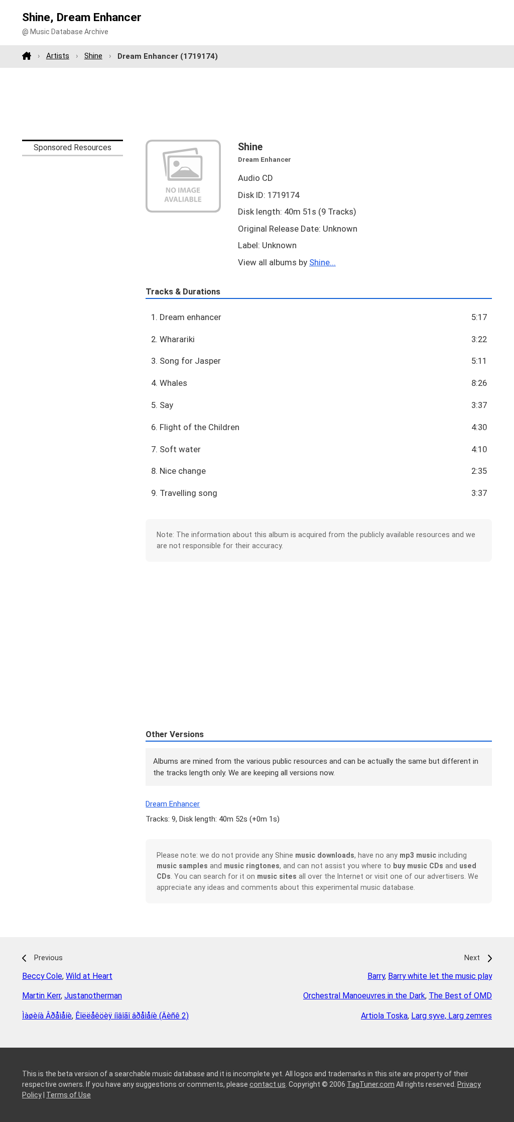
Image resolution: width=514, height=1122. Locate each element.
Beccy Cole (42, 976)
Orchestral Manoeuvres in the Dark (364, 995)
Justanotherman (93, 995)
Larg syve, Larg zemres (451, 1016)
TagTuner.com (371, 1084)
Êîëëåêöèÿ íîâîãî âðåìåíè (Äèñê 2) (132, 1016)
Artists (57, 55)
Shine (93, 55)
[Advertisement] (257, 103)
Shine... (322, 262)
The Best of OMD (460, 995)
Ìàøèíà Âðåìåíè (47, 1016)
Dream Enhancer (173, 803)
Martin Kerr (41, 995)
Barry (375, 976)
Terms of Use (68, 1095)
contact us (267, 1084)
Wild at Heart (89, 976)
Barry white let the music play (440, 976)
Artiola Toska (384, 1016)
